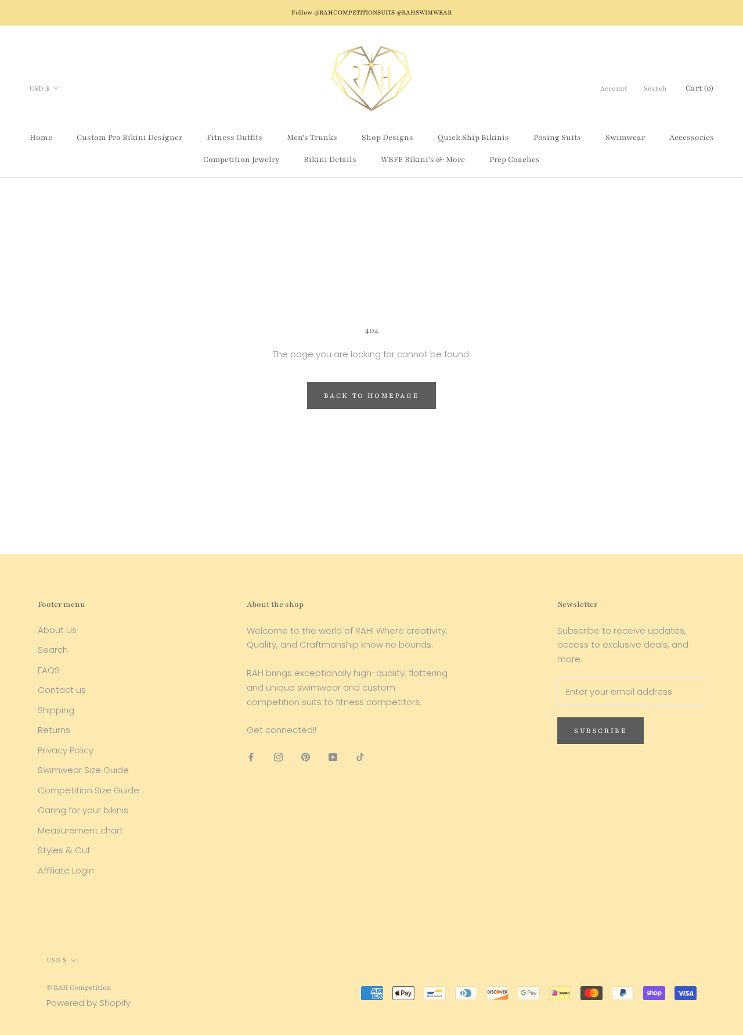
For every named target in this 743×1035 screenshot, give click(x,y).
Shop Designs (387, 137)
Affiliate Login (66, 870)
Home (41, 137)
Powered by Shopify (88, 1003)
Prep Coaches (514, 159)
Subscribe (600, 730)
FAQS (49, 670)
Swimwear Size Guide (83, 770)
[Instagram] (278, 756)
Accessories (691, 137)
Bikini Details (330, 159)
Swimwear (625, 137)
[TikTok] (360, 756)
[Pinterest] (305, 756)
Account (613, 88)
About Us (57, 630)
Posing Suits (557, 137)
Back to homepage (372, 395)
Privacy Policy (65, 750)
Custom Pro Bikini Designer (129, 137)
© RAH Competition (78, 987)
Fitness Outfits (234, 137)
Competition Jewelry (241, 159)
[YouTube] (333, 756)
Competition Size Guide (88, 790)
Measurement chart (80, 830)
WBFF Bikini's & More (423, 159)
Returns (54, 730)
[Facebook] (251, 756)
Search (655, 88)
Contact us (62, 690)
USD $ (39, 88)
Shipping (56, 710)
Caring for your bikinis (83, 810)
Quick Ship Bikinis (473, 137)
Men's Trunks (312, 137)
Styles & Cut (64, 850)
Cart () (700, 88)
